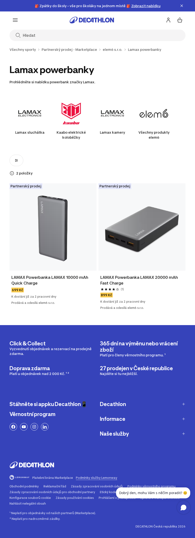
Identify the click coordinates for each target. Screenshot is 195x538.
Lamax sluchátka (29, 132)
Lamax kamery (112, 132)
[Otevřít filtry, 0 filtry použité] (16, 160)
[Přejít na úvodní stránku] (91, 20)
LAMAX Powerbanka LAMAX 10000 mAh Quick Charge (50, 280)
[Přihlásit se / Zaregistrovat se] (168, 20)
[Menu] (15, 20)
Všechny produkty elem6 (154, 134)
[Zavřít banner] (181, 6)
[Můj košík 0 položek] (179, 20)
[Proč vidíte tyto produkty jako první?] (12, 173)
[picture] (53, 227)
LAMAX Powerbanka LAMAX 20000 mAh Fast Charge (139, 280)
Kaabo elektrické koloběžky (71, 134)
